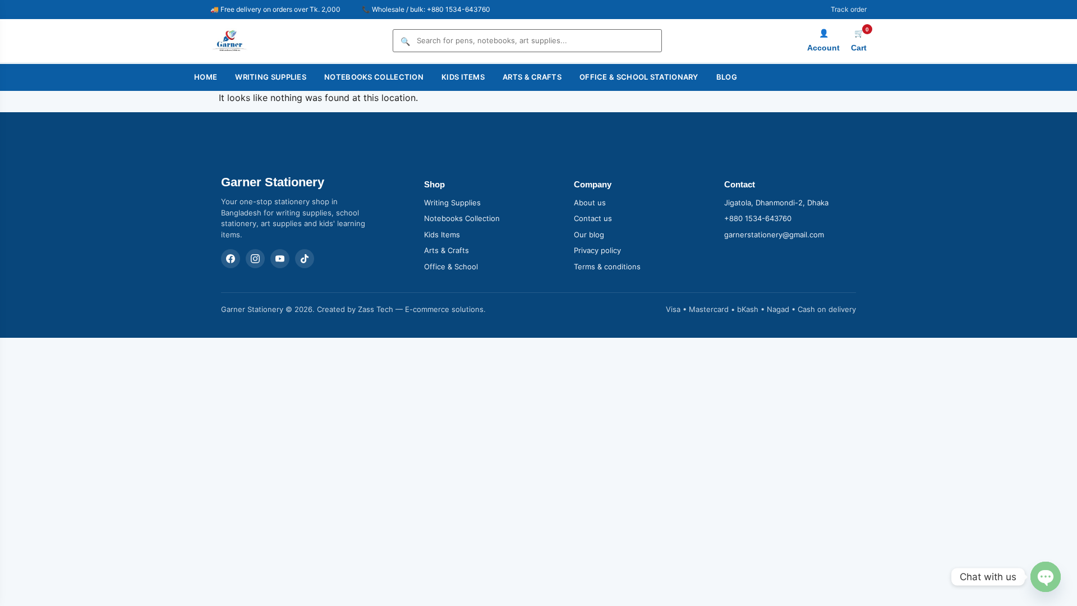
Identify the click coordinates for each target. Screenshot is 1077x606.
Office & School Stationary (638, 76)
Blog (726, 76)
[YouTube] (279, 258)
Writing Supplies (270, 76)
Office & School (451, 266)
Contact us (593, 218)
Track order (849, 9)
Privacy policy (597, 250)
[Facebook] (230, 258)
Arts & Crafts (532, 76)
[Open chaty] (1045, 577)
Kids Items (463, 76)
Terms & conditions (607, 266)
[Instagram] (255, 258)
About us (590, 202)
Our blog (589, 234)
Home (205, 76)
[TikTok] (304, 258)
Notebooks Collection (374, 76)
